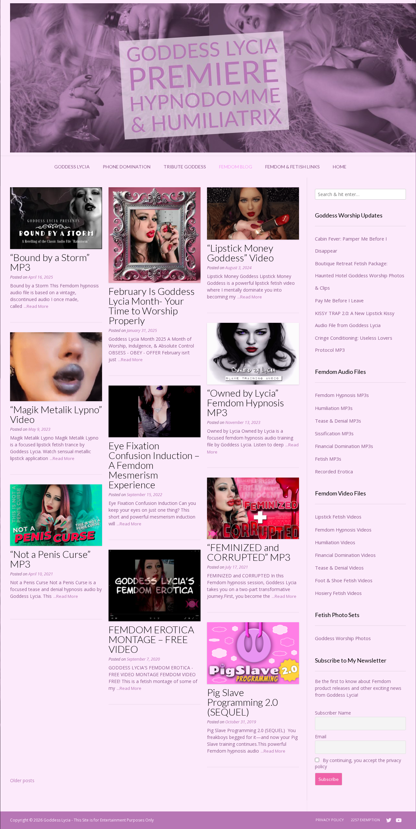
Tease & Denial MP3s (338, 420)
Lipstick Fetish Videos (338, 516)
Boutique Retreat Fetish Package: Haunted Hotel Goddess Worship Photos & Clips (359, 275)
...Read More (36, 306)
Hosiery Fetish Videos (338, 593)
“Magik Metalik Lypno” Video (56, 414)
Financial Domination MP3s (344, 446)
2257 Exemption (365, 819)
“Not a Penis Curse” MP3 (50, 559)
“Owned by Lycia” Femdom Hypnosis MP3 (245, 402)
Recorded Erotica (334, 471)
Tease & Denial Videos (339, 567)
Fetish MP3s (328, 458)
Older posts (22, 780)
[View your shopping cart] (361, 167)
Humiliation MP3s (334, 408)
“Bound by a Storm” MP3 (50, 262)
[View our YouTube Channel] (399, 820)
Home (339, 166)
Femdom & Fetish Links (292, 166)
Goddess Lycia (72, 166)
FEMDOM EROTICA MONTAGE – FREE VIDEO (151, 639)
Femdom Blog (235, 166)
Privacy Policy (330, 819)
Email (320, 736)
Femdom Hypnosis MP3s (342, 395)
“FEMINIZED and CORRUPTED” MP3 (248, 552)
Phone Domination (126, 166)
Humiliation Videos (335, 542)
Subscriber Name (333, 713)
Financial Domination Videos (345, 555)
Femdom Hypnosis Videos (343, 529)
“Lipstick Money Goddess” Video (240, 252)
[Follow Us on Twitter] (389, 820)
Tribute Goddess (184, 166)
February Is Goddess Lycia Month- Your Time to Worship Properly (152, 305)
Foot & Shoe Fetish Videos (343, 580)
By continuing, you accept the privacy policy (358, 763)
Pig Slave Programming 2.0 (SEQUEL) (242, 701)
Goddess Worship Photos (343, 638)
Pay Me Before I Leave (339, 300)
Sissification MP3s (334, 433)
